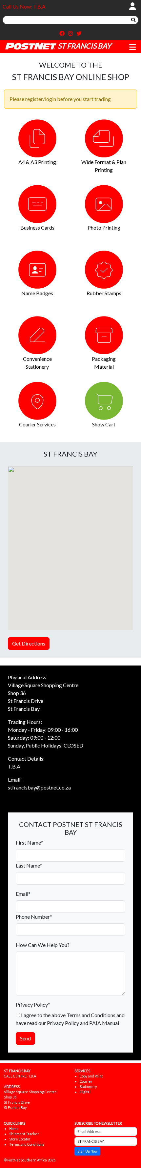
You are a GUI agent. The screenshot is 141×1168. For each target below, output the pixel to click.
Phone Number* (34, 916)
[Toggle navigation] (132, 47)
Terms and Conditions (26, 1144)
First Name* (29, 842)
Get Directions (28, 643)
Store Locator (19, 1139)
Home (14, 1128)
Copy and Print (91, 1076)
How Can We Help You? (43, 945)
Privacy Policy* (33, 1004)
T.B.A (14, 766)
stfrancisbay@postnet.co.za (39, 787)
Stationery (88, 1086)
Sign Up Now (87, 1151)
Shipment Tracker (24, 1134)
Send (25, 1038)
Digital (85, 1092)
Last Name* (29, 865)
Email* (23, 894)
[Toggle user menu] (132, 6)
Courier (86, 1081)
